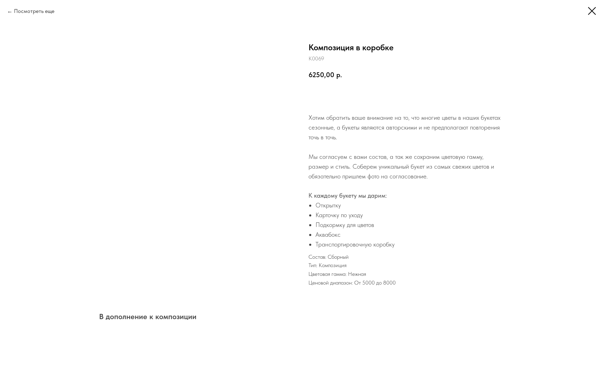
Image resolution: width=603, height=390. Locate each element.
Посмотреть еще (34, 11)
